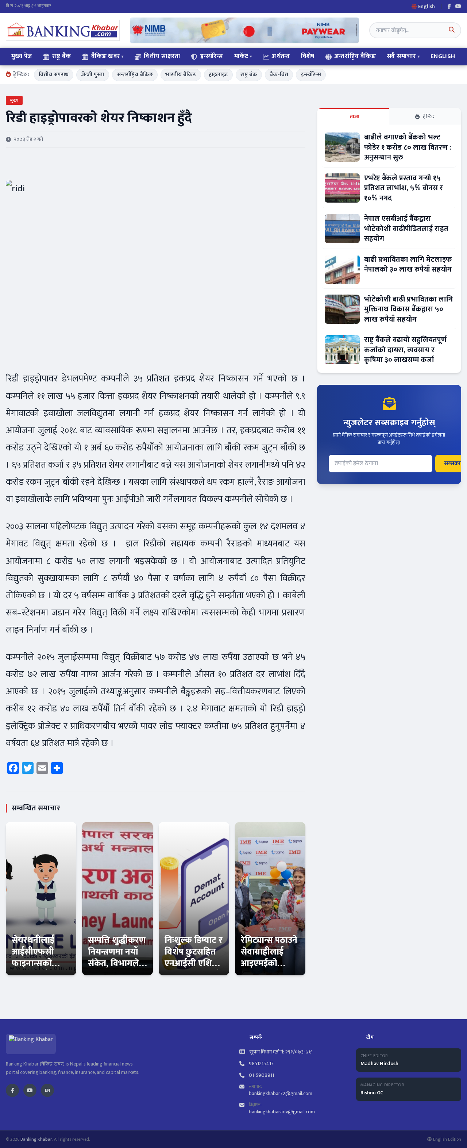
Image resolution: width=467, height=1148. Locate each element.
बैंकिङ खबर (105, 56)
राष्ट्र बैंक (61, 56)
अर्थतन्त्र (281, 56)
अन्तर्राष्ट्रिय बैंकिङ (355, 56)
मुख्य (14, 100)
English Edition (447, 1139)
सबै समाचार (401, 56)
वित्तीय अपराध (54, 75)
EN (47, 1090)
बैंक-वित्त (279, 75)
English (443, 56)
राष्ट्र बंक (248, 75)
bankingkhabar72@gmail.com (280, 1093)
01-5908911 (261, 1075)
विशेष (307, 56)
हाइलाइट (218, 75)
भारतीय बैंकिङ (180, 75)
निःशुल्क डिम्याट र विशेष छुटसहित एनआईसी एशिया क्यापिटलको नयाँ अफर (194, 963)
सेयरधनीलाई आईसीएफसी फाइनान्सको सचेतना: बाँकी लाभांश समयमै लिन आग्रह (36, 969)
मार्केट (241, 56)
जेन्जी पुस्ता (92, 75)
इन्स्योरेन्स (211, 56)
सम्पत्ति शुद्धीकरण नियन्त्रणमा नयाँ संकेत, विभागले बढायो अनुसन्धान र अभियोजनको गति (117, 969)
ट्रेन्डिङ (429, 116)
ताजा (355, 116)
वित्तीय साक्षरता (162, 56)
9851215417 (261, 1063)
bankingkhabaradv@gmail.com (282, 1111)
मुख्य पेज (21, 56)
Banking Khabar (36, 1139)
